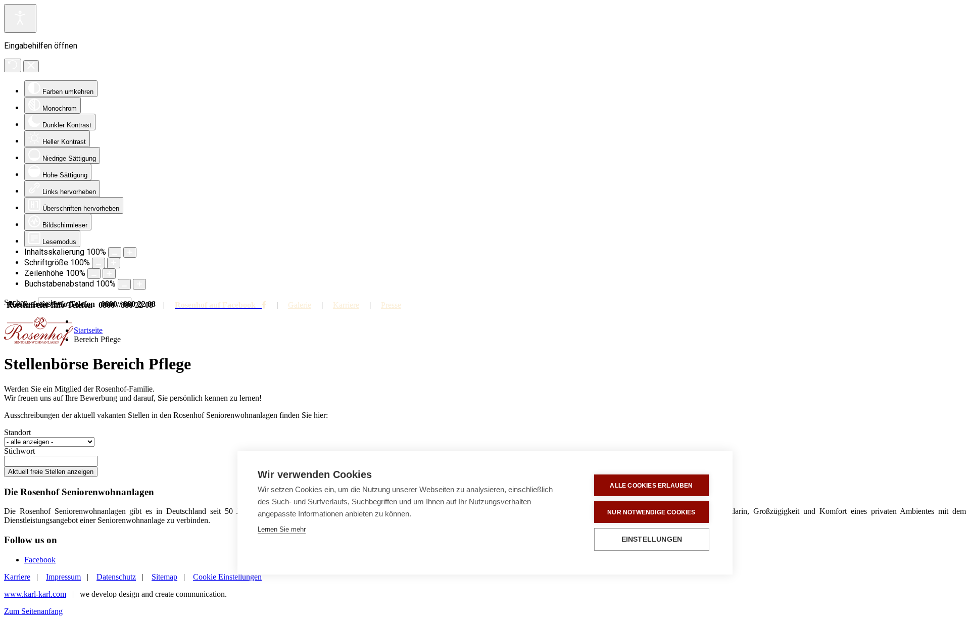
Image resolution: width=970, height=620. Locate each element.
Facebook (40, 559)
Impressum (63, 577)
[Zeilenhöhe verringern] (94, 273)
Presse (391, 305)
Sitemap (164, 577)
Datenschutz (116, 577)
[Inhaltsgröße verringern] (114, 252)
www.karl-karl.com (35, 594)
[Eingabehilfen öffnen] (20, 18)
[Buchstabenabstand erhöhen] (139, 284)
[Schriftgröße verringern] (98, 263)
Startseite (88, 330)
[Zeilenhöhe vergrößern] (109, 273)
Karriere (346, 305)
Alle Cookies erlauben (651, 485)
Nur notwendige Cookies (651, 512)
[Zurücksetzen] (12, 65)
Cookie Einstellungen (227, 577)
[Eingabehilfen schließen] (31, 66)
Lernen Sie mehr (282, 529)
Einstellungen (652, 539)
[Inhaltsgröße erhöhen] (129, 252)
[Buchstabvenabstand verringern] (124, 284)
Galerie (299, 305)
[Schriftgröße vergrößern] (113, 263)
